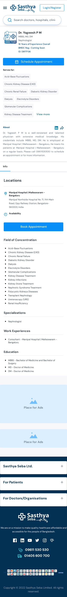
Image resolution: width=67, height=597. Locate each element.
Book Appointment (33, 227)
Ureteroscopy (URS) (18, 299)
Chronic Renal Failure (19, 256)
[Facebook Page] (15, 540)
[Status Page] (52, 540)
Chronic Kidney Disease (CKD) (23, 252)
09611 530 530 (37, 549)
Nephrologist (15, 321)
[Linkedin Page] (22, 540)
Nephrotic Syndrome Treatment (25, 287)
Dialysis (12, 264)
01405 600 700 (37, 555)
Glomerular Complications (22, 271)
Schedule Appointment (36, 62)
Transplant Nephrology (20, 295)
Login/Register (52, 7)
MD (26, 36)
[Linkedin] (56, 128)
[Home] (22, 8)
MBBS (21, 36)
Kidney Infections (17, 279)
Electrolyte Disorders (19, 268)
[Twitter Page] (37, 540)
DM (31, 36)
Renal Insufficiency (18, 303)
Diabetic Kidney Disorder (21, 260)
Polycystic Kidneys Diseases (23, 291)
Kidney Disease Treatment (22, 275)
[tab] (5, 166)
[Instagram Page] (44, 540)
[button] (5, 7)
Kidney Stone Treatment (21, 283)
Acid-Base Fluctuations (20, 248)
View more (43, 114)
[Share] (62, 128)
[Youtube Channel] (30, 540)
